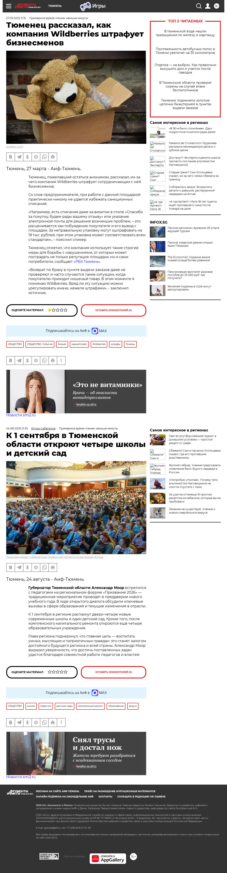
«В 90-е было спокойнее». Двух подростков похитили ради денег (192, 130)
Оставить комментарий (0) (113, 310)
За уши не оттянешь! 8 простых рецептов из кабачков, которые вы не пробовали (195, 498)
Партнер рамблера (74, 856)
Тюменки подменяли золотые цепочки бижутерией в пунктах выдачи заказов (185, 104)
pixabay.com (14, 146)
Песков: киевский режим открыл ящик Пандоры (190, 244)
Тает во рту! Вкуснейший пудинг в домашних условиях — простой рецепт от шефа (192, 439)
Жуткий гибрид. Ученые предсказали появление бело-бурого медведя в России (195, 469)
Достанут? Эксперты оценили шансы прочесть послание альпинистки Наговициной (194, 161)
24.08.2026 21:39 (17, 428)
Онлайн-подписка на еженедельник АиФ (65, 796)
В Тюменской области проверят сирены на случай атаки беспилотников (185, 86)
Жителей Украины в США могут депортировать (189, 288)
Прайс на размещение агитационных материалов (119, 791)
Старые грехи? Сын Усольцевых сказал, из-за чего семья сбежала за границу (194, 176)
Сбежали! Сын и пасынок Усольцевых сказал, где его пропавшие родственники (195, 454)
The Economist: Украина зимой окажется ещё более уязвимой (189, 259)
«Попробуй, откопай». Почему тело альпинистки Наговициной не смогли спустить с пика (193, 483)
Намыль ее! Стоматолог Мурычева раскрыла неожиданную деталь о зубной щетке (193, 146)
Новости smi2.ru (21, 415)
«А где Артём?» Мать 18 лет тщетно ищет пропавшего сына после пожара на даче (193, 205)
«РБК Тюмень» (87, 261)
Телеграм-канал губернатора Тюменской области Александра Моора (54, 557)
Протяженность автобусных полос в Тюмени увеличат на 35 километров (185, 51)
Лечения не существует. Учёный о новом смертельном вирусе (192, 510)
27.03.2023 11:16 (16, 18)
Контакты (105, 796)
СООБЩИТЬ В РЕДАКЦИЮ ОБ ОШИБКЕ (141, 796)
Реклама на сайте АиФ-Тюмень (57, 791)
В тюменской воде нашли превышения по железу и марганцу (185, 33)
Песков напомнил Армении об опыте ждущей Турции (193, 229)
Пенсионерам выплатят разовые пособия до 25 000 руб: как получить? (190, 275)
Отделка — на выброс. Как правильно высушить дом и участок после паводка (185, 68)
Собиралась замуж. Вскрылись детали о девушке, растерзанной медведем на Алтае (192, 190)
